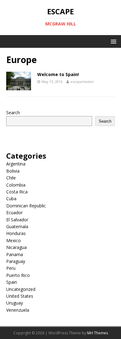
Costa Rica (17, 192)
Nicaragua (16, 247)
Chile (11, 178)
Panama (14, 254)
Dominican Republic (26, 206)
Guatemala (17, 226)
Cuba (11, 198)
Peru (11, 268)
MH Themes (97, 333)
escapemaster (82, 81)
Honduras (16, 233)
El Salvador (17, 220)
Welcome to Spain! (58, 74)
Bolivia (13, 171)
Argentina (15, 164)
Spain (11, 282)
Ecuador (14, 212)
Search (13, 112)
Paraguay (15, 261)
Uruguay (14, 303)
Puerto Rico (18, 275)
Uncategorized (20, 289)
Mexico (13, 240)
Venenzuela (17, 310)
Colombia (15, 185)
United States (19, 296)
